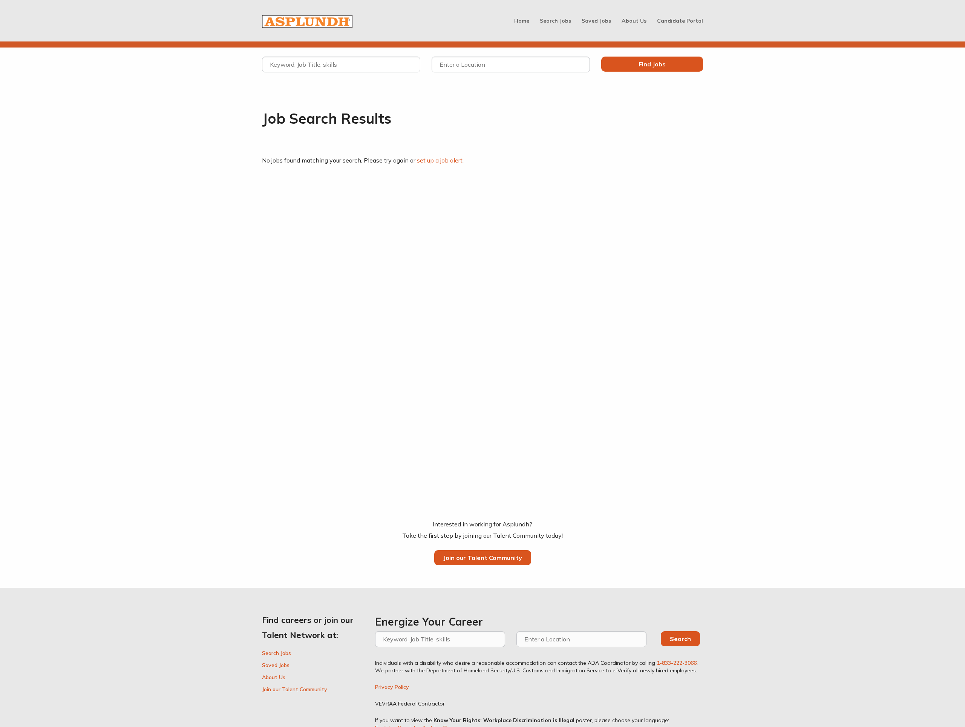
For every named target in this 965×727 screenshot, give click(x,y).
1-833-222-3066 (677, 663)
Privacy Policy (392, 687)
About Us (634, 20)
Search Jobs (555, 20)
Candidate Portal (680, 20)
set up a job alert (440, 160)
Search (680, 639)
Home (521, 20)
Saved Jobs (596, 20)
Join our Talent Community (482, 557)
